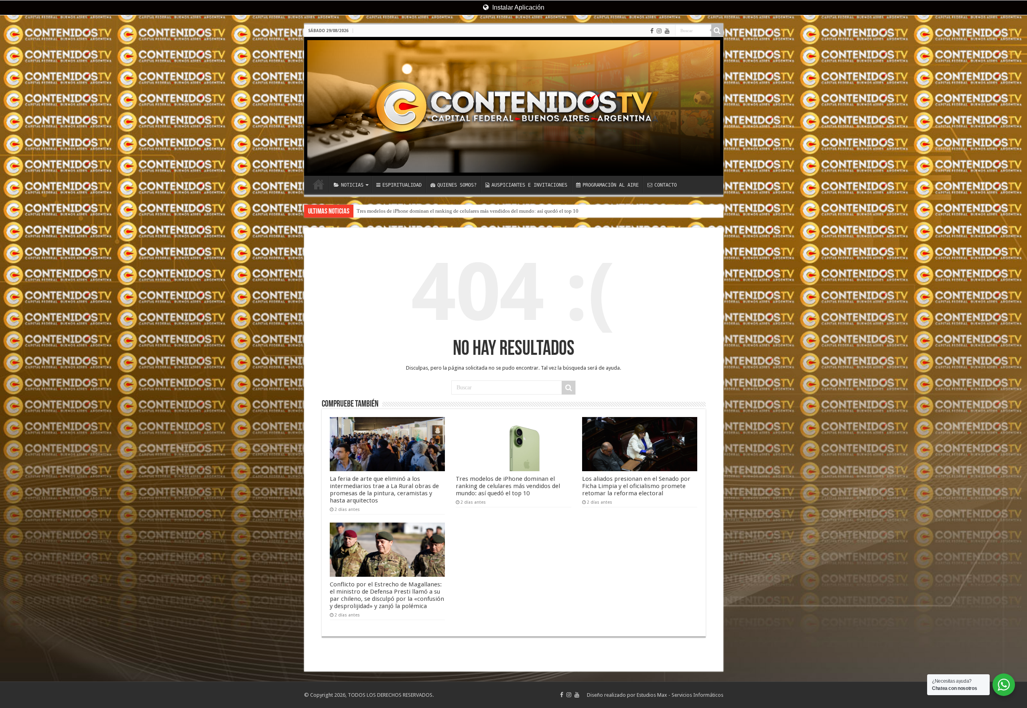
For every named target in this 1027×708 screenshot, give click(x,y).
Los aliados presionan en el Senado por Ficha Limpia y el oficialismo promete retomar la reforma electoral (471, 211)
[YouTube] (667, 31)
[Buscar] (717, 30)
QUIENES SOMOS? (457, 185)
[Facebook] (651, 31)
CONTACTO (665, 185)
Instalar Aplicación (517, 7)
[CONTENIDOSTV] (513, 106)
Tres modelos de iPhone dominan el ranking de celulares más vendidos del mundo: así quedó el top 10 (508, 486)
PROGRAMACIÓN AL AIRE (611, 185)
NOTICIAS (352, 185)
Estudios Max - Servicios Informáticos (680, 695)
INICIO (318, 184)
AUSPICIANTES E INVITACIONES (529, 185)
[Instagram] (659, 31)
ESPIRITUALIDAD (402, 185)
